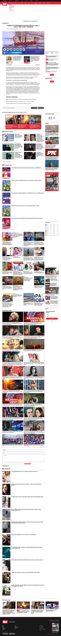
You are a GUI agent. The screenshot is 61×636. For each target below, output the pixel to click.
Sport (3, 629)
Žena (15, 628)
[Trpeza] (26, 0)
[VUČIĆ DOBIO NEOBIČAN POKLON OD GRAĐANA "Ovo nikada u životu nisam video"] (30, 155)
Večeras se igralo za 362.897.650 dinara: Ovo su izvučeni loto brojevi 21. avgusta (26, 180)
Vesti (3, 625)
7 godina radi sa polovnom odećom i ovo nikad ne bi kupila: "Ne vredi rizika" (25, 572)
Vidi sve (52, 74)
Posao (40, 630)
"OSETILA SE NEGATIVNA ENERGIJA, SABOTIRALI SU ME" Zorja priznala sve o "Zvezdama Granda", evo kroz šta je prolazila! (17, 58)
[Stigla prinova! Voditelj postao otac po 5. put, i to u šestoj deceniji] (6, 540)
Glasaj (52, 318)
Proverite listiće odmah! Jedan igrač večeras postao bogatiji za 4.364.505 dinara (26, 167)
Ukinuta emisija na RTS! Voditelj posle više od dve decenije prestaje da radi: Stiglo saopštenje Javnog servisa (51, 158)
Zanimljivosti (5, 23)
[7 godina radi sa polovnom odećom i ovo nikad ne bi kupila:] (6, 578)
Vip (15, 625)
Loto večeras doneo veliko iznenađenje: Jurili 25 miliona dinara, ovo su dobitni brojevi (27, 193)
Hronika (3, 628)
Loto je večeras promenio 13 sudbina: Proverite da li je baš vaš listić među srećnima (27, 218)
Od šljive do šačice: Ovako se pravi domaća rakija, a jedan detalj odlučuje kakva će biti (27, 496)
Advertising (41, 626)
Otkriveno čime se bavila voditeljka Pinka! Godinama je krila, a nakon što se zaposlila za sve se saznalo (52, 169)
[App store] (41, 108)
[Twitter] (58, 620)
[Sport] (31, 0)
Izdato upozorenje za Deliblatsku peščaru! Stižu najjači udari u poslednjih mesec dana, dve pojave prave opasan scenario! (52, 134)
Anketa (46, 308)
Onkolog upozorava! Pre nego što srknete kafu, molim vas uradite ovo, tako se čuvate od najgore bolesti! (37, 611)
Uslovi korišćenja (42, 629)
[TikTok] (54, 620)
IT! (9, 11)
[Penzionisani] (37, 0)
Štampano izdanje (49, 173)
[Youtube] (56, 620)
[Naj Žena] (22, 0)
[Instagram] (52, 620)
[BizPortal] (10, 0)
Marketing (41, 625)
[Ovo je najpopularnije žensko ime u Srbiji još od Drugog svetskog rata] (6, 477)
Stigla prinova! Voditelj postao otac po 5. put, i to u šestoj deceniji (23, 534)
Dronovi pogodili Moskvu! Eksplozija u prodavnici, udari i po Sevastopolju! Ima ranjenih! (23, 611)
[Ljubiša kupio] (52, 140)
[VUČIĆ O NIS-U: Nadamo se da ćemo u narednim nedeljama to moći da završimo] (8, 137)
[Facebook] (50, 620)
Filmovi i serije (11, 10)
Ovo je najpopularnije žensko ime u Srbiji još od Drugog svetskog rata (24, 471)
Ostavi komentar (27, 463)
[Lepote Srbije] (17, 0)
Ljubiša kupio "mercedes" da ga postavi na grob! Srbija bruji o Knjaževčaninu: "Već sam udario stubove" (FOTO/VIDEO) (50, 146)
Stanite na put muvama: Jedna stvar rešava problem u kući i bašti (52, 56)
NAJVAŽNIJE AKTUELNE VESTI (20, 112)
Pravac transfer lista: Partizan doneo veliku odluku (51, 71)
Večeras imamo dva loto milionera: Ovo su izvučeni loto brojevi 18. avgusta (25, 205)
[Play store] (34, 108)
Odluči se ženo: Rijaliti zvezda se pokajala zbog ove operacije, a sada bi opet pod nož (27, 559)
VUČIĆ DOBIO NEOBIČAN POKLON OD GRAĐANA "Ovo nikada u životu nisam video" (40, 154)
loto (4, 161)
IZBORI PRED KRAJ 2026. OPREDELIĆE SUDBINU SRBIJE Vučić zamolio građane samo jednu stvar (19, 146)
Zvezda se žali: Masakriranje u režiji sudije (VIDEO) (51, 610)
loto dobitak (8, 161)
